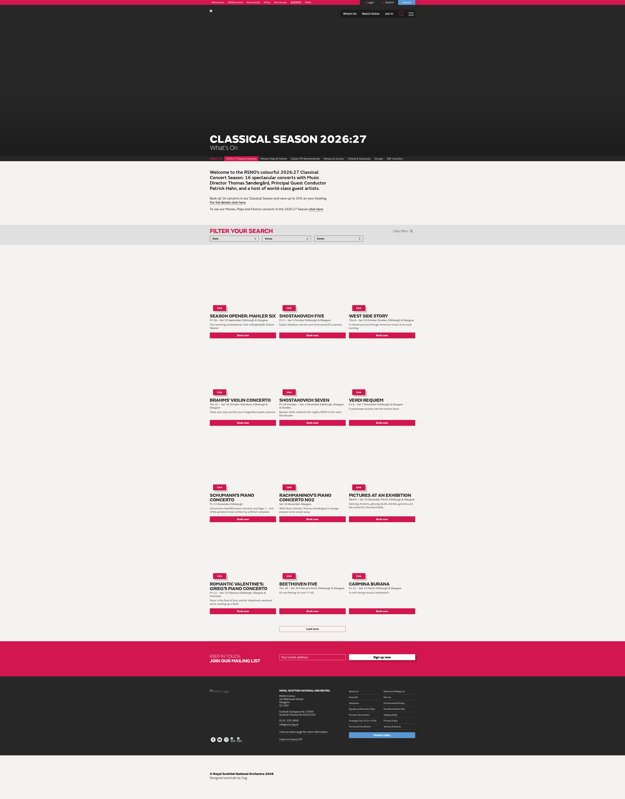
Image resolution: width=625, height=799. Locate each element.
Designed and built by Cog (228, 778)
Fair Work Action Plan (394, 709)
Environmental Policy (394, 703)
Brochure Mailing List (394, 691)
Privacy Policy (390, 720)
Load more (312, 629)
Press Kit (353, 697)
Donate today (382, 735)
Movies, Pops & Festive (273, 158)
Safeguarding (390, 715)
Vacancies (354, 703)
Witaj (267, 2)
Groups (379, 158)
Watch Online (371, 14)
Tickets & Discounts (359, 158)
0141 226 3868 (289, 720)
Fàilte (308, 2)
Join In (389, 14)
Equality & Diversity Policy (362, 709)
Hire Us (387, 697)
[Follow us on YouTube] (219, 740)
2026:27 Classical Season (241, 158)
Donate (406, 2)
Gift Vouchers (395, 158)
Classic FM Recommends (305, 158)
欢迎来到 (296, 2)
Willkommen (235, 2)
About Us (353, 691)
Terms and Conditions (360, 726)
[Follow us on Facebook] (213, 740)
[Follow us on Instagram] (226, 740)
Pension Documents (359, 715)
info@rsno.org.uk (289, 724)
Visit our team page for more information (303, 732)
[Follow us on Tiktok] (233, 739)
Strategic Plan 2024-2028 (362, 720)
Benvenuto (280, 2)
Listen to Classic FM (290, 739)
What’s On (350, 14)
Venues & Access (334, 158)
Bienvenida (253, 2)
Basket (390, 2)
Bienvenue (218, 2)
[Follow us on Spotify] (239, 739)
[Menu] (411, 14)
